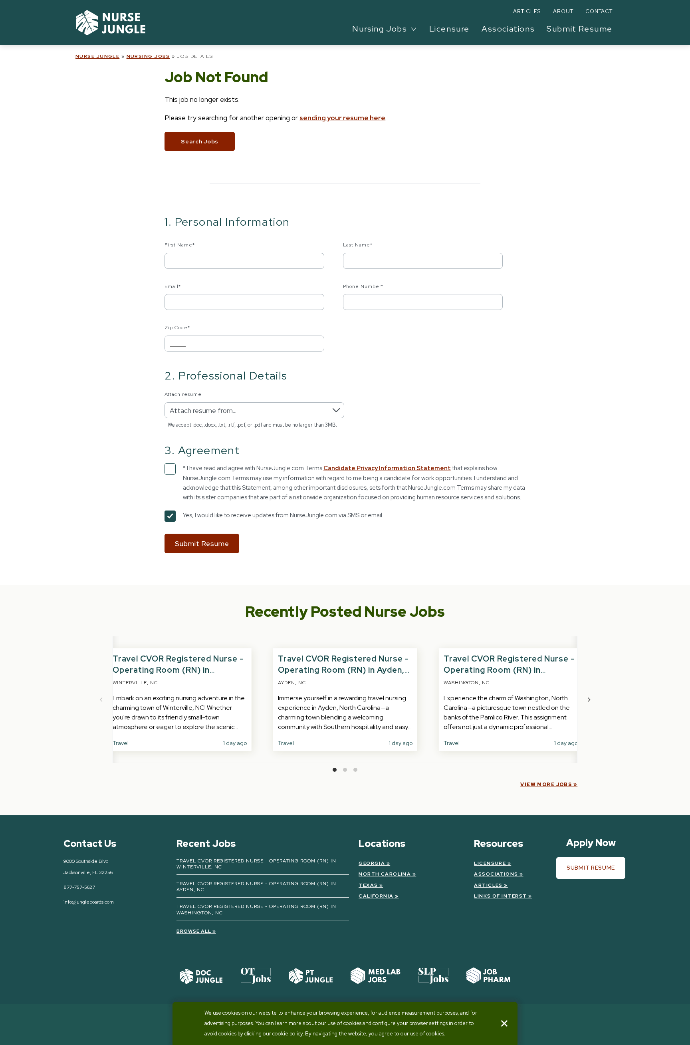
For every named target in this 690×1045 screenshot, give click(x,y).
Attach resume (183, 394)
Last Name (358, 245)
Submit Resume (580, 29)
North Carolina (385, 874)
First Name (180, 245)
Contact (599, 11)
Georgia (372, 863)
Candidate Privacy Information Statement (387, 468)
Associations (508, 29)
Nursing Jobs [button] (379, 29)
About (563, 11)
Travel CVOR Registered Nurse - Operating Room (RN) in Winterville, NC (178, 670)
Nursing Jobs (148, 56)
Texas (368, 885)
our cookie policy (283, 1033)
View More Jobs (546, 784)
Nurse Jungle (97, 56)
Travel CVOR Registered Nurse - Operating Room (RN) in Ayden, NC (343, 670)
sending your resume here (342, 117)
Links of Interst (500, 896)
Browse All (193, 931)
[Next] (588, 699)
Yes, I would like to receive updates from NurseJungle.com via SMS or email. (283, 515)
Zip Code (177, 327)
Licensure (449, 29)
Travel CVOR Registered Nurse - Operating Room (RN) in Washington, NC (509, 670)
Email (173, 286)
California (376, 896)
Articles (527, 11)
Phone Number (363, 286)
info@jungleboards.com (88, 902)
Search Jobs (199, 141)
